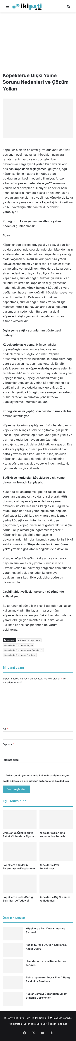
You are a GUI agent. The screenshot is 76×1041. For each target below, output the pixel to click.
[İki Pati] (27, 6)
